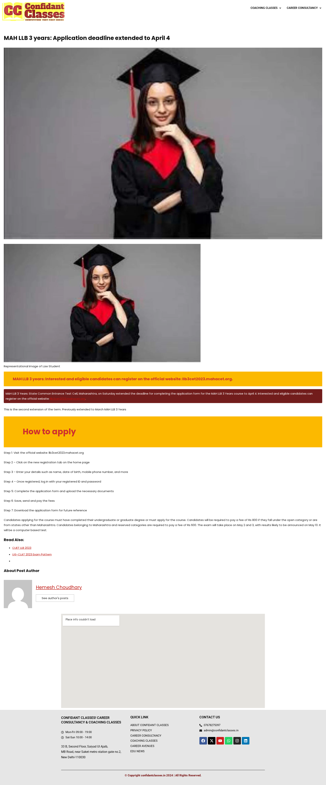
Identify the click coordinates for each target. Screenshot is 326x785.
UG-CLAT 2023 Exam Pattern (32, 554)
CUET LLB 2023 (21, 548)
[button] (266, 8)
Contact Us (209, 717)
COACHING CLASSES (264, 8)
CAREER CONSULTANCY (302, 8)
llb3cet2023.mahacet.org (67, 399)
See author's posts (55, 598)
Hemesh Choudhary (59, 587)
